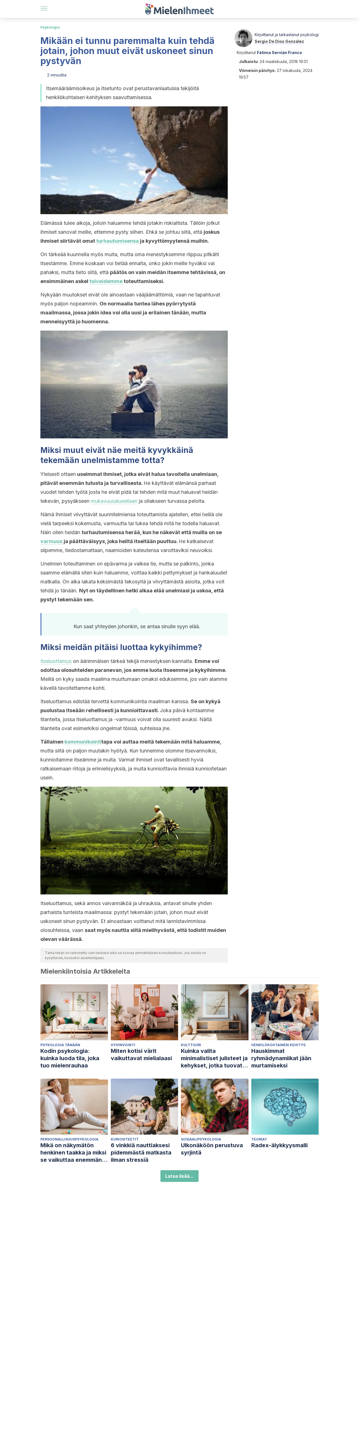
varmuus (51, 541)
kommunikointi (83, 742)
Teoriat (259, 1139)
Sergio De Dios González (279, 41)
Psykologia (50, 27)
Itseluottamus (56, 661)
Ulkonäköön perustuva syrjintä (212, 1149)
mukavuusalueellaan (114, 501)
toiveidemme (106, 281)
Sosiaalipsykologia (201, 1139)
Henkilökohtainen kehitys (278, 1045)
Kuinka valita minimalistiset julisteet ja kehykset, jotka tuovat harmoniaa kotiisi (214, 1058)
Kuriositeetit (125, 1139)
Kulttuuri (191, 1045)
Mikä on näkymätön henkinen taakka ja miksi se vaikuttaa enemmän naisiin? (73, 1152)
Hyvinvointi (123, 1045)
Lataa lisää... (179, 1176)
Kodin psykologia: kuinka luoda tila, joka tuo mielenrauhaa (69, 1058)
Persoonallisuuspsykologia (69, 1139)
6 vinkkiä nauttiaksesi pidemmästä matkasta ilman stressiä (141, 1152)
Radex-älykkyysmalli (279, 1145)
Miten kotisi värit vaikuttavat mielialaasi (141, 1055)
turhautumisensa (117, 241)
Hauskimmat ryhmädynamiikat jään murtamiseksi (281, 1058)
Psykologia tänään (60, 1045)
